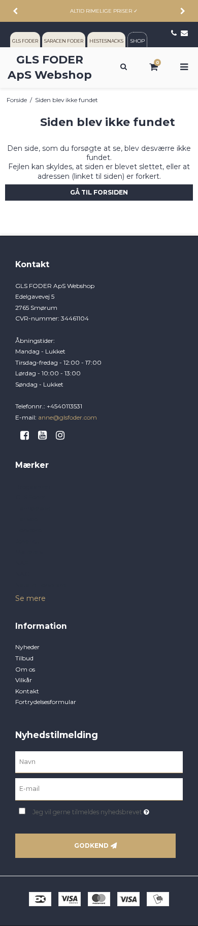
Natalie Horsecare (40, 585)
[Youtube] (46, 435)
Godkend (91, 845)
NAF (21, 563)
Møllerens (29, 552)
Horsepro (28, 530)
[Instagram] (64, 435)
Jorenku (27, 541)
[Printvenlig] (189, 100)
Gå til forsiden (99, 192)
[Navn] (99, 761)
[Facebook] (28, 435)
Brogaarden (32, 486)
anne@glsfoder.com (67, 417)
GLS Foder (30, 497)
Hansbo (26, 519)
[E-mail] (99, 788)
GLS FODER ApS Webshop (50, 67)
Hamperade (32, 508)
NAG (22, 574)
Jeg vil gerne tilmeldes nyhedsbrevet (96, 810)
